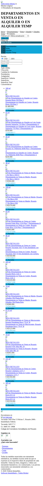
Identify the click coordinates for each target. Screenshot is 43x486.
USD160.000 (10, 258)
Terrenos (5, 446)
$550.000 (10, 133)
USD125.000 (10, 331)
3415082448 (7, 417)
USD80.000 (10, 306)
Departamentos (12, 32)
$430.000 (10, 159)
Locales (5, 452)
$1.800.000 (10, 108)
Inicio (3, 32)
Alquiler (29, 32)
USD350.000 (10, 403)
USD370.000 (10, 207)
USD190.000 (10, 379)
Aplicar (4, 66)
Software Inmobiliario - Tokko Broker (14, 473)
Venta (22, 32)
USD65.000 (10, 232)
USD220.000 (10, 282)
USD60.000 (10, 183)
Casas (4, 450)
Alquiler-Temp (11, 52)
